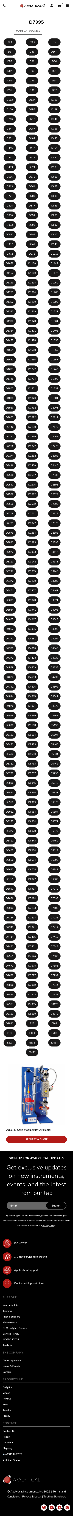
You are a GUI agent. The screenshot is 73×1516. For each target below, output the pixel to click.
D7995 (32, 1004)
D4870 (9, 706)
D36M (54, 51)
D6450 (54, 840)
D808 (10, 205)
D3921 (54, 600)
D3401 (9, 590)
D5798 (54, 773)
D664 (32, 186)
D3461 (54, 590)
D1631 (9, 359)
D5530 (32, 754)
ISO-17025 (20, 1243)
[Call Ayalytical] (4, 5)
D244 (10, 128)
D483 (10, 167)
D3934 (9, 609)
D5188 (32, 725)
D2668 (9, 504)
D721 (10, 196)
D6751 (9, 879)
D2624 (54, 494)
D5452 (9, 744)
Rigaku (6, 1416)
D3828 (32, 600)
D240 (54, 119)
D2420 (32, 465)
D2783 (9, 523)
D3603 (9, 600)
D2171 (9, 436)
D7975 (9, 1004)
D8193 (9, 1014)
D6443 (32, 840)
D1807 (9, 388)
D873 (10, 225)
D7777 (32, 975)
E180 (32, 1033)
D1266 (54, 292)
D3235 (32, 571)
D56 (9, 61)
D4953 (54, 715)
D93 (32, 80)
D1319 (32, 311)
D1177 (54, 273)
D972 (10, 253)
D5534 (54, 754)
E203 (10, 1042)
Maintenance (10, 1322)
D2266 (9, 446)
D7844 (54, 985)
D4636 (54, 667)
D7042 (54, 888)
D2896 (54, 542)
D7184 (9, 917)
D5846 (54, 783)
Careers (7, 1372)
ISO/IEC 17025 (11, 1339)
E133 (10, 1033)
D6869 (54, 879)
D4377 (9, 658)
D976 (32, 253)
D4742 (9, 686)
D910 (54, 234)
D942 (32, 244)
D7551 (9, 956)
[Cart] (59, 5)
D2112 (54, 417)
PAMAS (7, 1399)
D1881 (54, 398)
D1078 (9, 263)
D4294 (54, 638)
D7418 (54, 937)
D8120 (54, 1004)
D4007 (9, 619)
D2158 (32, 427)
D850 (10, 215)
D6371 (54, 821)
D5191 (9, 735)
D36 (32, 51)
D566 (10, 177)
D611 (54, 177)
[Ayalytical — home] (30, 6)
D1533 (54, 340)
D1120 (32, 263)
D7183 (54, 908)
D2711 (32, 513)
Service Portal (11, 1334)
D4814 (9, 696)
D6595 (54, 860)
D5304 (54, 735)
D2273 (54, 446)
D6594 (32, 860)
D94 (54, 80)
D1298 (54, 302)
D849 (54, 205)
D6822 (32, 879)
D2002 (9, 417)
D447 (32, 148)
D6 (9, 51)
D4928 (54, 706)
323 (10, 42)
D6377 (9, 831)
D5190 (54, 725)
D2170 (54, 427)
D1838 (9, 398)
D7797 (54, 975)
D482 (54, 157)
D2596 (9, 494)
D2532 (32, 475)
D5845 (32, 783)
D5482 (9, 754)
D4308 (9, 648)
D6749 (54, 869)
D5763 (32, 763)
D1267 (9, 302)
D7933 (54, 994)
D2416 (9, 465)
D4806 (32, 686)
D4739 (54, 677)
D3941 (32, 609)
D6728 (32, 869)
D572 (32, 177)
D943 (54, 244)
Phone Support (11, 1317)
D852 (32, 215)
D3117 (54, 552)
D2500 (9, 475)
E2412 (32, 1052)
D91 (54, 71)
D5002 (9, 725)
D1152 (9, 273)
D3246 (54, 571)
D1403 (54, 330)
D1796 (54, 379)
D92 (9, 80)
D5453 (32, 744)
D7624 (32, 956)
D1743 (54, 369)
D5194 (32, 735)
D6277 (9, 821)
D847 (32, 205)
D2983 (32, 552)
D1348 (32, 321)
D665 (54, 186)
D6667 (9, 869)
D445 (54, 138)
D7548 (54, 946)
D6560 (9, 860)
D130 (10, 109)
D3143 (54, 561)
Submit (56, 1206)
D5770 (9, 773)
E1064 (54, 1042)
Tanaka (7, 1410)
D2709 (9, 513)
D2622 (32, 494)
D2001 (54, 407)
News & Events (11, 1366)
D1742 (32, 369)
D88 (32, 71)
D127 (32, 100)
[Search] (44, 5)
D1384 (9, 330)
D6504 (32, 850)
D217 (32, 119)
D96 (32, 90)
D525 (54, 167)
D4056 (32, 629)
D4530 (54, 658)
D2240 (32, 436)
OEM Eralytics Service (15, 1328)
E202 (54, 1033)
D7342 (9, 927)
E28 (32, 1023)
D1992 (32, 407)
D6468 (9, 850)
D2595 (54, 484)
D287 (32, 128)
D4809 (54, 686)
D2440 (54, 465)
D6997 (32, 888)
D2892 (9, 542)
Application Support (26, 1270)
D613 (10, 186)
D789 (32, 196)
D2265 (54, 436)
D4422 (32, 658)
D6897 (9, 888)
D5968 (9, 802)
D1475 (9, 340)
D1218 (32, 282)
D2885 (54, 532)
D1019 (54, 253)
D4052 (9, 629)
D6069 (32, 802)
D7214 (32, 917)
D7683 (54, 965)
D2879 (9, 532)
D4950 (32, 715)
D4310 (32, 648)
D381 (10, 138)
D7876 (9, 994)
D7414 (9, 937)
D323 (54, 128)
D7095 (54, 898)
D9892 (9, 1023)
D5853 (9, 792)
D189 (54, 109)
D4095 (54, 629)
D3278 (32, 581)
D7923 (32, 994)
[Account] (51, 5)
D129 (54, 100)
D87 (9, 71)
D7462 (9, 946)
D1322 (9, 321)
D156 (32, 109)
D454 (54, 148)
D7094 (32, 898)
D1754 (32, 379)
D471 (10, 157)
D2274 (9, 456)
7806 (32, 42)
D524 (32, 167)
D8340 (54, 1014)
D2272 (32, 446)
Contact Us (9, 1431)
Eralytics (7, 1387)
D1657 (54, 359)
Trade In (7, 1345)
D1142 (54, 263)
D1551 (9, 350)
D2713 (54, 513)
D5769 (54, 763)
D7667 (54, 956)
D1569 (54, 350)
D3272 (9, 581)
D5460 (54, 744)
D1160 (32, 273)
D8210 (32, 1014)
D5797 (32, 773)
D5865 (32, 792)
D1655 (32, 359)
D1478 (32, 340)
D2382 (32, 456)
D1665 (9, 369)
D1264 (32, 292)
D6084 (32, 811)
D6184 (54, 811)
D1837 (54, 388)
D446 (10, 148)
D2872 (32, 523)
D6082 (9, 811)
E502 (32, 1042)
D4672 (9, 677)
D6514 (54, 850)
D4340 (54, 648)
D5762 (9, 763)
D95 (9, 90)
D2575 (32, 484)
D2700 (54, 504)
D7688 (9, 975)
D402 (32, 138)
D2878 (54, 523)
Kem (5, 1404)
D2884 (32, 532)
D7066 (9, 898)
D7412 (54, 927)
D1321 (54, 311)
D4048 (54, 619)
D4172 (9, 638)
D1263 (9, 292)
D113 (10, 100)
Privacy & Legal (31, 1497)
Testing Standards (55, 1497)
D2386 (54, 456)
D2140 (9, 427)
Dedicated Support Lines (29, 1283)
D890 (32, 225)
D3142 (32, 561)
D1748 (9, 379)
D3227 (9, 571)
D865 (54, 215)
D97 (54, 90)
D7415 (32, 937)
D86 (32, 61)
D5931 (54, 792)
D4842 (54, 696)
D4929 (9, 715)
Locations (8, 1442)
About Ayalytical (12, 1360)
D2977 (9, 552)
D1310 (9, 311)
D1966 (9, 407)
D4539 (9, 667)
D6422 (9, 840)
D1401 (32, 330)
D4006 (54, 609)
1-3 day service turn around (30, 1257)
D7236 (54, 917)
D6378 (32, 831)
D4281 (32, 638)
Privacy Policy (49, 1225)
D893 (32, 234)
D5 (54, 42)
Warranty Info (10, 1305)
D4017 (32, 619)
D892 (54, 225)
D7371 (32, 927)
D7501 (32, 946)
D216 (10, 119)
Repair (6, 1437)
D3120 (9, 561)
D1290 (32, 302)
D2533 (54, 475)
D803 (54, 196)
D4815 (32, 696)
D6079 (54, 802)
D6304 (32, 821)
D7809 (32, 985)
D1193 (9, 282)
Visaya (6, 1393)
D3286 (54, 581)
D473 (32, 157)
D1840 (32, 398)
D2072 (32, 417)
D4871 (32, 706)
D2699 (32, 504)
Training (7, 1311)
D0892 (9, 234)
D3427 (32, 590)
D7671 (9, 965)
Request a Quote (37, 1139)
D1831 (32, 388)
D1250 (54, 282)
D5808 (9, 783)
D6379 (54, 831)
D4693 (32, 677)
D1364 (54, 321)
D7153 (32, 908)
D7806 (9, 985)
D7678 (32, 965)
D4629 (32, 667)
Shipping (7, 1448)
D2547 (9, 484)
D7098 (9, 908)
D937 (10, 244)
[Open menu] (67, 5)
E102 (54, 1023)
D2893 (32, 542)
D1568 (32, 350)
